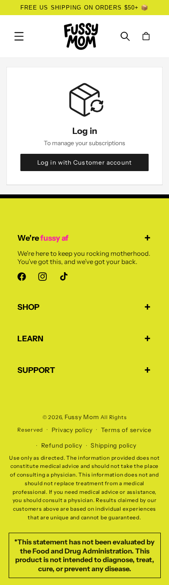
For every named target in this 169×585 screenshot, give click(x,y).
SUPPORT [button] (36, 370)
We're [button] (42, 238)
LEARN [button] (30, 338)
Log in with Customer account (84, 162)
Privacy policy (72, 430)
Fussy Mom (82, 417)
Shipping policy (113, 445)
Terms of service (126, 430)
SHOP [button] (28, 307)
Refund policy (61, 445)
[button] (19, 36)
